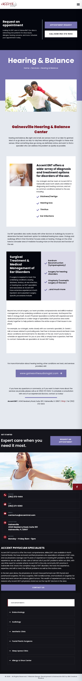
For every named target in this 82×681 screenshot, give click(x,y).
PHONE (11, 494)
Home (26, 68)
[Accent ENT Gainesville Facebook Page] (77, 487)
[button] (78, 4)
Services (35, 68)
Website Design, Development (39, 676)
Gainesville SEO (59, 676)
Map (63, 401)
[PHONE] (5, 495)
